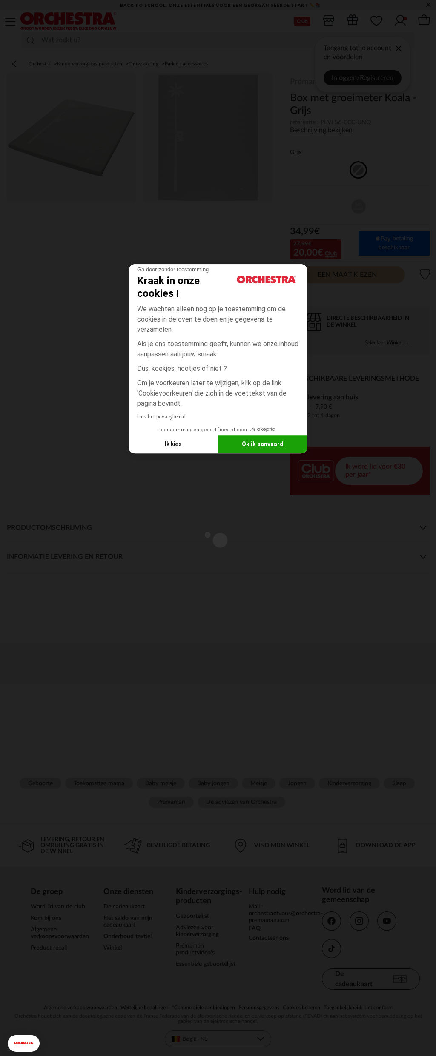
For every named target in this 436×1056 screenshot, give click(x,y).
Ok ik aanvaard (263, 444)
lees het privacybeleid (161, 417)
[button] (24, 1043)
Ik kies (173, 444)
